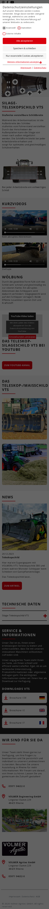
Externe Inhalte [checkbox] (13, 33)
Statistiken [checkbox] (26, 27)
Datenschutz (40, 67)
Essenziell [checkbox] (11, 27)
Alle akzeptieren (24, 40)
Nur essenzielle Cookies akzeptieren (24, 55)
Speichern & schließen (24, 48)
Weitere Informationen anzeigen (23, 62)
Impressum (26, 67)
